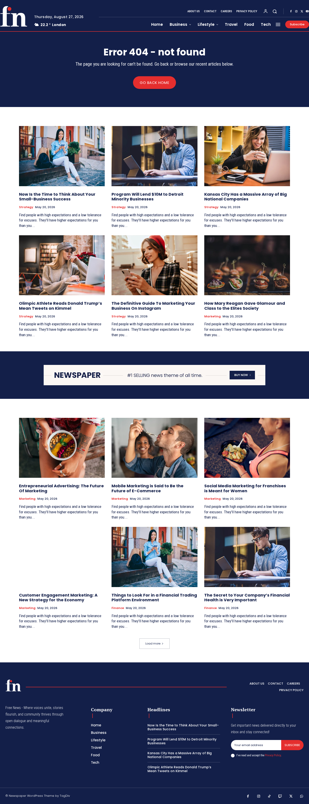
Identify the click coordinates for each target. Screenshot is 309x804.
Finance (118, 608)
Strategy (26, 207)
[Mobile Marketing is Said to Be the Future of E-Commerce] (154, 448)
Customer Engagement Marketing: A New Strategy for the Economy (58, 597)
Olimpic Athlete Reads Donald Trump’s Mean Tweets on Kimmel (60, 305)
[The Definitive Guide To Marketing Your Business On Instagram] (154, 265)
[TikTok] (269, 796)
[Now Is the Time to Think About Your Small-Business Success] (62, 156)
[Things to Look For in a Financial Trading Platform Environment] (154, 557)
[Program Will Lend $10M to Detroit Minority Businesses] (154, 156)
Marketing (212, 316)
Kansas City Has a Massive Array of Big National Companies (245, 196)
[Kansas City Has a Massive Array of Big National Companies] (247, 156)
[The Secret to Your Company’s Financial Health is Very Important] (247, 557)
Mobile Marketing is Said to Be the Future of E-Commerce (147, 488)
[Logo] (13, 685)
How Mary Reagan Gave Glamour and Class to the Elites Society (244, 305)
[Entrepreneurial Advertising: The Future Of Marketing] (62, 448)
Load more (152, 643)
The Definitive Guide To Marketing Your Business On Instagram (153, 305)
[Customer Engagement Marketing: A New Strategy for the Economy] (62, 557)
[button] (274, 11)
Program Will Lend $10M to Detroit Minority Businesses (147, 196)
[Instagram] (296, 11)
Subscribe (292, 745)
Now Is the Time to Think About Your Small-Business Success (57, 196)
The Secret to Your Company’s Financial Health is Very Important (247, 597)
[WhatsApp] (301, 796)
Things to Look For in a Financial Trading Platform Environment (154, 597)
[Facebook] (291, 11)
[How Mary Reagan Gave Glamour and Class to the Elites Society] (247, 265)
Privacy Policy (273, 755)
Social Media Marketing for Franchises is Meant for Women (245, 488)
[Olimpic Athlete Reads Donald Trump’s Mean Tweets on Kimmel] (62, 265)
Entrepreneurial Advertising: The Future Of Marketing (61, 488)
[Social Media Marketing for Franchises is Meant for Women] (247, 448)
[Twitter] (301, 11)
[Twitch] (280, 796)
